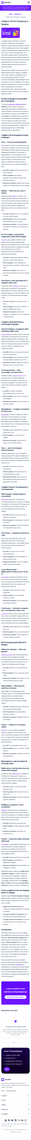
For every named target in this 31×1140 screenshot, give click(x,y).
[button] (29, 2)
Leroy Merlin (5, 577)
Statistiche (17, 14)
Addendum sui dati (15, 1132)
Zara (2, 145)
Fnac (17, 453)
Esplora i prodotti (21, 8)
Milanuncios (16, 773)
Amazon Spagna (6, 334)
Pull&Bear (15, 286)
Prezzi (3, 1090)
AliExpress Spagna (7, 654)
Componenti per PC (18, 375)
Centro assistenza (11, 1090)
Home (11, 14)
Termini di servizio (8, 1129)
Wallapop (4, 810)
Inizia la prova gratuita (15, 997)
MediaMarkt (4, 414)
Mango (14, 196)
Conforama (4, 613)
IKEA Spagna (5, 499)
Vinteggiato (4, 844)
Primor (3, 730)
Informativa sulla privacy (20, 1129)
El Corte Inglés (5, 240)
